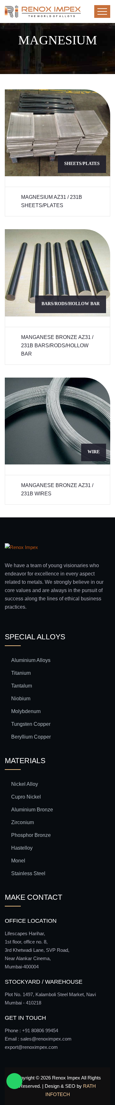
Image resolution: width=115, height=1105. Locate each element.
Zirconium (22, 822)
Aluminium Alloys (30, 660)
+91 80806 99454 (40, 1030)
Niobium (20, 698)
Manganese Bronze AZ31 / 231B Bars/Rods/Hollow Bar (57, 346)
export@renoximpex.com (31, 1047)
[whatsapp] (14, 1081)
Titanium (21, 673)
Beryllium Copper (31, 737)
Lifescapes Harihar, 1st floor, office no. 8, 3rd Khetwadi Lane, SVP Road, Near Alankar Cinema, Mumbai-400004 (37, 950)
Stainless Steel (28, 873)
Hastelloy (22, 848)
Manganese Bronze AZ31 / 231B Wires (57, 489)
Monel (18, 860)
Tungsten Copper (30, 724)
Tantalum (21, 685)
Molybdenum (26, 711)
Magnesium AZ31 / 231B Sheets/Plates (51, 201)
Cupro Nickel (26, 797)
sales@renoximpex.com (46, 1038)
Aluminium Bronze (32, 809)
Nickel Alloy (24, 784)
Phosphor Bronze (31, 835)
